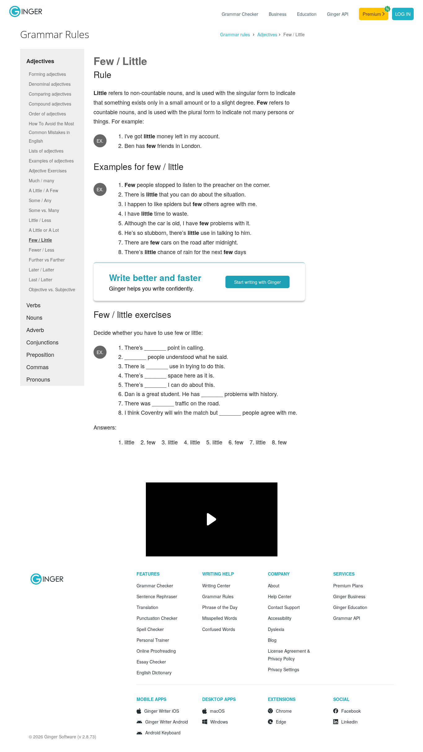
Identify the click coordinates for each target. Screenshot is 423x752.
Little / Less (40, 220)
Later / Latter (41, 269)
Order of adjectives (47, 113)
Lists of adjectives (46, 151)
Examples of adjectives (51, 161)
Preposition (40, 354)
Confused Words (218, 629)
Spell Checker (150, 629)
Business (277, 14)
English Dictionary (154, 672)
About (273, 585)
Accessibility (279, 618)
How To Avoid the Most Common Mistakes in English (51, 132)
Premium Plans (348, 585)
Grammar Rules (217, 596)
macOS (217, 711)
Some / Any (40, 200)
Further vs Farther (47, 260)
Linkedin (349, 722)
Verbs (33, 305)
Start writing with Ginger (257, 282)
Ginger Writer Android (166, 722)
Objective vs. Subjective (52, 289)
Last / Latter (40, 279)
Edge (281, 722)
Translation (147, 607)
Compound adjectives (50, 104)
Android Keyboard (163, 732)
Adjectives (267, 34)
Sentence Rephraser (157, 596)
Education (306, 14)
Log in (403, 14)
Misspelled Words (219, 618)
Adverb (35, 330)
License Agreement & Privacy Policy (289, 655)
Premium (372, 14)
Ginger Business (349, 596)
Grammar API (346, 618)
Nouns (34, 317)
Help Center (279, 596)
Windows (219, 722)
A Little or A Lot (44, 230)
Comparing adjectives (50, 94)
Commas (37, 367)
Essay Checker (151, 662)
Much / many (41, 180)
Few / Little (40, 240)
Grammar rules (235, 34)
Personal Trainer (153, 640)
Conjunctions (42, 342)
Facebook (351, 711)
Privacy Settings (283, 669)
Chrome (284, 711)
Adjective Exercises (48, 170)
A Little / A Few (43, 190)
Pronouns (38, 379)
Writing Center (216, 585)
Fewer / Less (41, 250)
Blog (272, 640)
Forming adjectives (47, 74)
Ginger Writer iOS (161, 711)
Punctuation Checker (157, 618)
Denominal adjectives (50, 84)
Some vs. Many (44, 210)
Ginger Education (350, 607)
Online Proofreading (156, 651)
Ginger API (337, 14)
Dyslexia (276, 629)
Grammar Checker (240, 14)
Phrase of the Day (220, 607)
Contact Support (284, 607)
